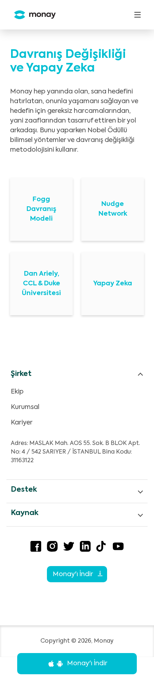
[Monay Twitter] (68, 548)
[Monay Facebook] (35, 548)
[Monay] (32, 15)
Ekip (17, 392)
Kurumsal (25, 407)
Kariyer (22, 422)
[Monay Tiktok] (101, 548)
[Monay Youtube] (118, 548)
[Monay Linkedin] (85, 548)
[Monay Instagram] (52, 548)
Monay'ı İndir (73, 574)
